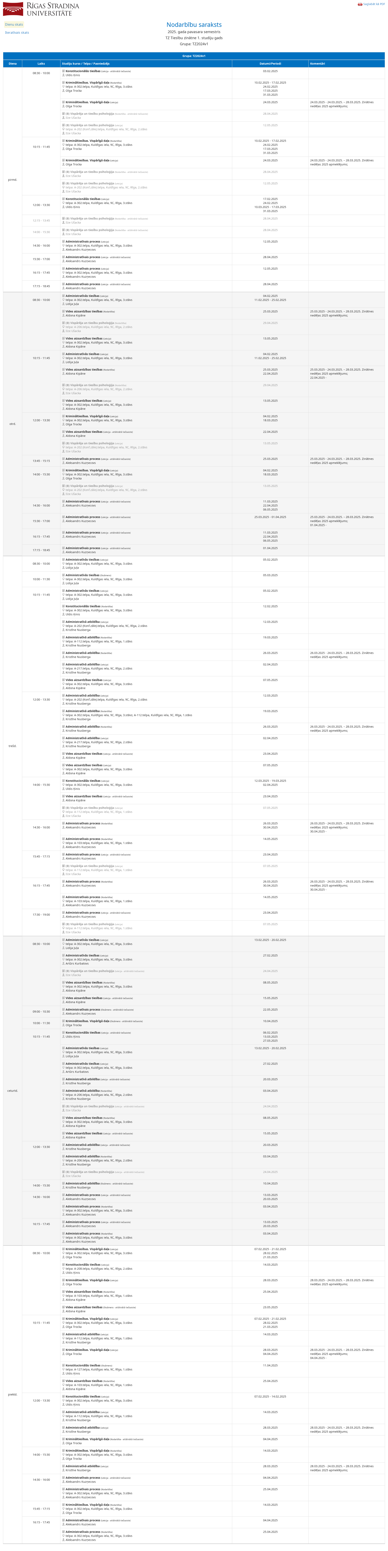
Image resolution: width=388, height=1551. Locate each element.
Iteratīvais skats (17, 32)
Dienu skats (14, 24)
